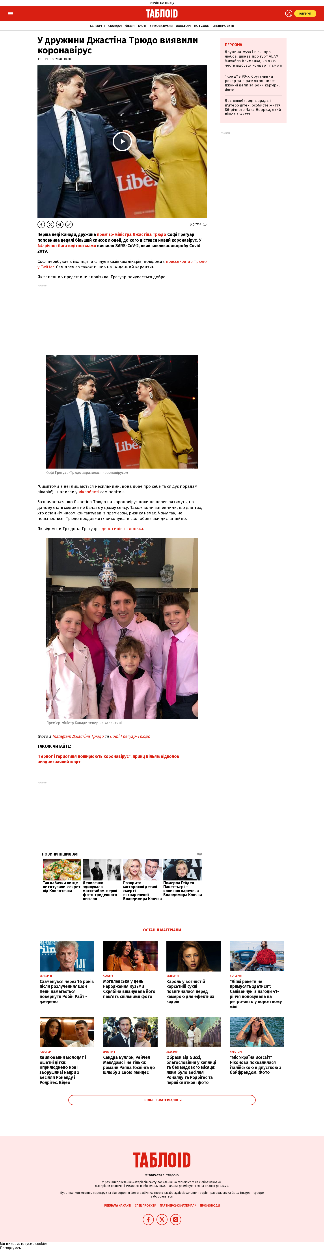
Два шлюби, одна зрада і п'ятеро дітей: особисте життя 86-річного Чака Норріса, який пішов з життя (253, 107)
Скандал (115, 26)
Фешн (129, 26)
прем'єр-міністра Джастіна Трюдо (132, 234)
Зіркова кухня (161, 26)
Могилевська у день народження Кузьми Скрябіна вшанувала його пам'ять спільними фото (129, 989)
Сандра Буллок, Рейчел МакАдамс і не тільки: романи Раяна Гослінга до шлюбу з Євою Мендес (129, 1065)
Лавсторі (183, 26)
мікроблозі (88, 491)
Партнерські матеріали (178, 1205)
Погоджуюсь (10, 1248)
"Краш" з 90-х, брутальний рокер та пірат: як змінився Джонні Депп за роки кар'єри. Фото (252, 83)
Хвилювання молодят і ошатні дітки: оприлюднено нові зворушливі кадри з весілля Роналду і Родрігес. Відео (63, 1070)
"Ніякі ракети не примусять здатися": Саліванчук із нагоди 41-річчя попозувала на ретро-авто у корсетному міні (256, 994)
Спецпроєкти (223, 26)
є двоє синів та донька (121, 528)
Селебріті (97, 26)
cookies (41, 1244)
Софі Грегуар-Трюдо (130, 736)
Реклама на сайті (117, 1205)
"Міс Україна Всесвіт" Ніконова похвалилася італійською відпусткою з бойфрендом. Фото (255, 1065)
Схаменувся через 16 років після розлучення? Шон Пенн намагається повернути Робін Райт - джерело (67, 991)
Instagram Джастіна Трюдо (78, 736)
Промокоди (210, 1205)
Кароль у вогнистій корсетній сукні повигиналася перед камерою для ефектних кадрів (190, 991)
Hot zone (201, 26)
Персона (233, 44)
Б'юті (142, 26)
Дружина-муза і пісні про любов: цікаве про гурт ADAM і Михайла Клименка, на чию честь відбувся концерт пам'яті (253, 59)
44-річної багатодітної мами (66, 245)
